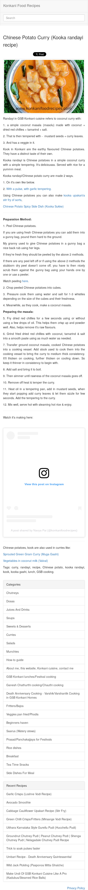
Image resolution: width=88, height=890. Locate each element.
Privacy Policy (76, 888)
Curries (11, 635)
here (25, 281)
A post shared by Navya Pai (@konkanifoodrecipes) (44, 530)
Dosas (10, 601)
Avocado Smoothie (18, 802)
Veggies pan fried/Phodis (22, 714)
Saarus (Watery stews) (21, 731)
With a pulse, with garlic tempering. (29, 189)
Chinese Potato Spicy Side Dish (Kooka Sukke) (33, 206)
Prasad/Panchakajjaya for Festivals (29, 739)
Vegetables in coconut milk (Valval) (25, 561)
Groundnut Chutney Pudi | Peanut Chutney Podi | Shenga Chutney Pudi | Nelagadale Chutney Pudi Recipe (43, 838)
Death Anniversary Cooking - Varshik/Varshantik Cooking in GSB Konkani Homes (43, 695)
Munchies (12, 651)
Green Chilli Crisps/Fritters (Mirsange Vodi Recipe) (39, 819)
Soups (10, 618)
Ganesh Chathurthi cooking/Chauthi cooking (34, 685)
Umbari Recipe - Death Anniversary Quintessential (38, 857)
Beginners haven (17, 723)
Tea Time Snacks (17, 764)
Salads (10, 643)
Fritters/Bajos (15, 706)
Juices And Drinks (17, 609)
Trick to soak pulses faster (23, 848)
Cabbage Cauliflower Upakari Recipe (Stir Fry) (36, 811)
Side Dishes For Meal (20, 773)
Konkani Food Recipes (21, 5)
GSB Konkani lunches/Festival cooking (31, 677)
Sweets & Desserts (18, 626)
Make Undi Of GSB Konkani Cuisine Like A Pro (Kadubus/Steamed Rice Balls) (36, 875)
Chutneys (12, 593)
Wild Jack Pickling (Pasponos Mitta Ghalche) (35, 865)
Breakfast (12, 756)
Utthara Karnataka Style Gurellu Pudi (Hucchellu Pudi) (41, 827)
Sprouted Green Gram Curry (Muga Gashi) (31, 554)
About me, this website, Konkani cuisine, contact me (39, 668)
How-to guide (15, 660)
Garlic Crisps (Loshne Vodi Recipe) (29, 794)
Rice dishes (13, 748)
